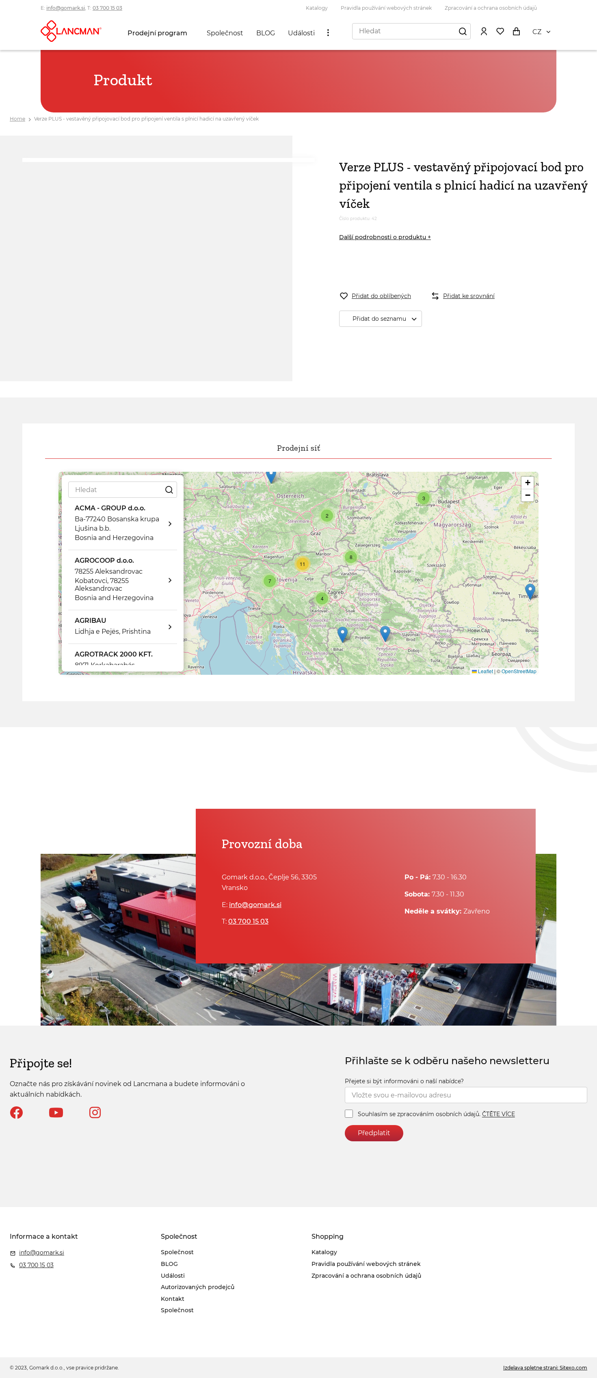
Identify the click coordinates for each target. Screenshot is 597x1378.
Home (17, 119)
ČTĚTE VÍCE (498, 1114)
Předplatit (374, 1133)
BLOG (265, 33)
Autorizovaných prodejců (197, 1287)
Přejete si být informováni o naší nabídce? (404, 1081)
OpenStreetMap (519, 670)
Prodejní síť (298, 448)
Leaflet (485, 670)
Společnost (225, 33)
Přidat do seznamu (379, 318)
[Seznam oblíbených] (499, 30)
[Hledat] (462, 31)
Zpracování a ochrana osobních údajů (491, 8)
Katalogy (317, 8)
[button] (271, 475)
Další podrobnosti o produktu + (385, 237)
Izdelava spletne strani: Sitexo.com (545, 1368)
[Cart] (516, 30)
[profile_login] (483, 30)
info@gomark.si (65, 8)
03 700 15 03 (107, 8)
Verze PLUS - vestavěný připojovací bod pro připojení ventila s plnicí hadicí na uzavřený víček (146, 119)
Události (301, 33)
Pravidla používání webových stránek (386, 8)
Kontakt (172, 1298)
